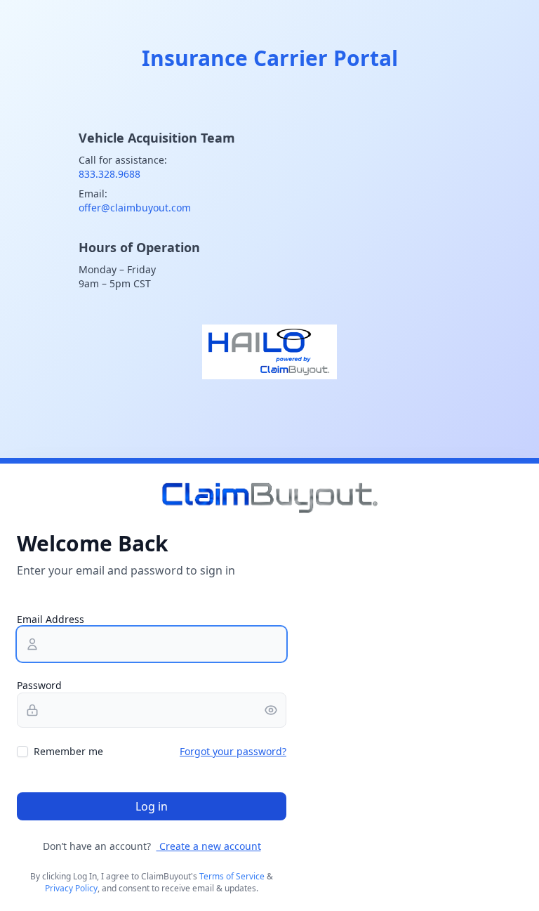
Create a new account (209, 846)
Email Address (50, 619)
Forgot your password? (233, 751)
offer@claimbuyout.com (135, 207)
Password (39, 685)
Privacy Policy (71, 888)
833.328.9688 (109, 174)
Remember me (68, 751)
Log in (151, 806)
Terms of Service (232, 876)
